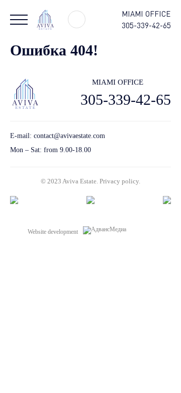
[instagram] (167, 143)
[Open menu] (19, 20)
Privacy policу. (120, 181)
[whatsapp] (149, 143)
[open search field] (76, 19)
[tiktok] (132, 143)
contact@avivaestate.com (69, 136)
